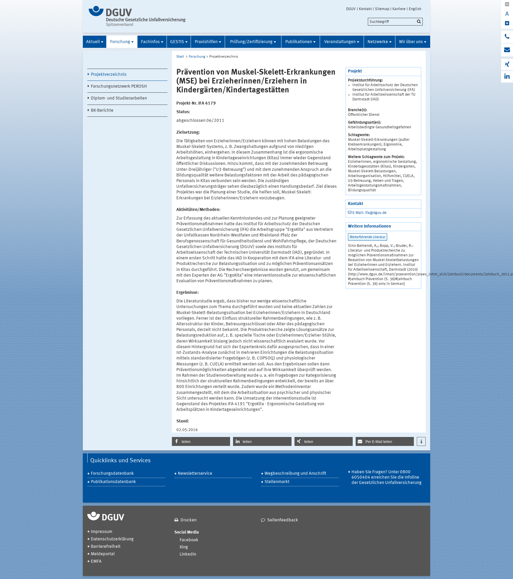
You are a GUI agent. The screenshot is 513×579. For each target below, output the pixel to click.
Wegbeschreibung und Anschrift (295, 473)
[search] (395, 22)
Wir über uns (411, 42)
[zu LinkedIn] (507, 77)
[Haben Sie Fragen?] (507, 37)
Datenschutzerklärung (112, 539)
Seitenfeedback (282, 520)
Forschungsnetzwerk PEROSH (119, 86)
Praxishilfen (206, 42)
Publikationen (298, 42)
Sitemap (382, 8)
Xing (184, 547)
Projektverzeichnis (108, 74)
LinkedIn (188, 554)
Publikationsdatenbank (113, 482)
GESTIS (177, 42)
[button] (201, 441)
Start (180, 57)
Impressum (101, 532)
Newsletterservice (195, 473)
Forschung (120, 42)
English (415, 8)
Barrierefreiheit (106, 547)
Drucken (188, 520)
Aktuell (93, 42)
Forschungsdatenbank (112, 473)
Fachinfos (150, 42)
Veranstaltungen (340, 42)
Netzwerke (378, 42)
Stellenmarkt (277, 482)
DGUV (351, 8)
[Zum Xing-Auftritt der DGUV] (507, 64)
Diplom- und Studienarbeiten (119, 98)
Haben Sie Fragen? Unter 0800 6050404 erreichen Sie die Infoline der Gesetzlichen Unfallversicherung (387, 477)
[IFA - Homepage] (138, 16)
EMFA (96, 561)
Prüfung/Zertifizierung (251, 42)
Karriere (399, 8)
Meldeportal (103, 554)
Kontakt (365, 8)
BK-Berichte (102, 110)
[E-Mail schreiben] (507, 50)
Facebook (189, 540)
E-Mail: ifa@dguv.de (369, 213)
